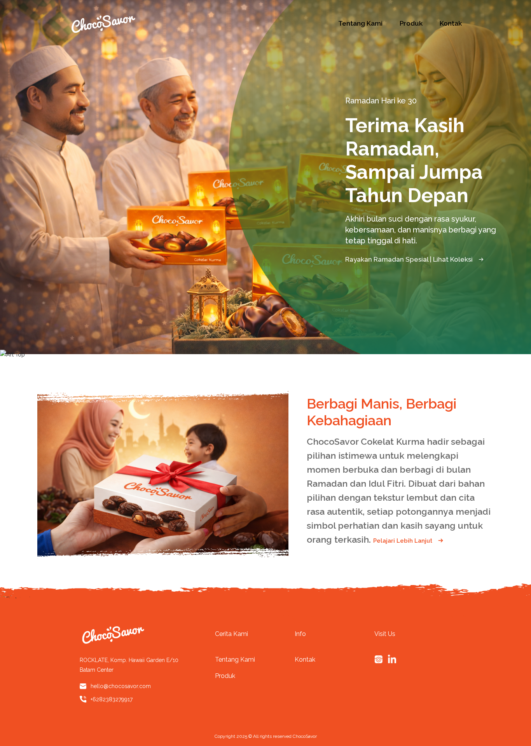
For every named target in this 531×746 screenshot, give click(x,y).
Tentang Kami (360, 23)
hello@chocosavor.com (121, 686)
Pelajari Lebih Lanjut (403, 540)
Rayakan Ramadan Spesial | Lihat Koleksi (409, 259)
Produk (411, 23)
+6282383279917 (112, 699)
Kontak (451, 23)
